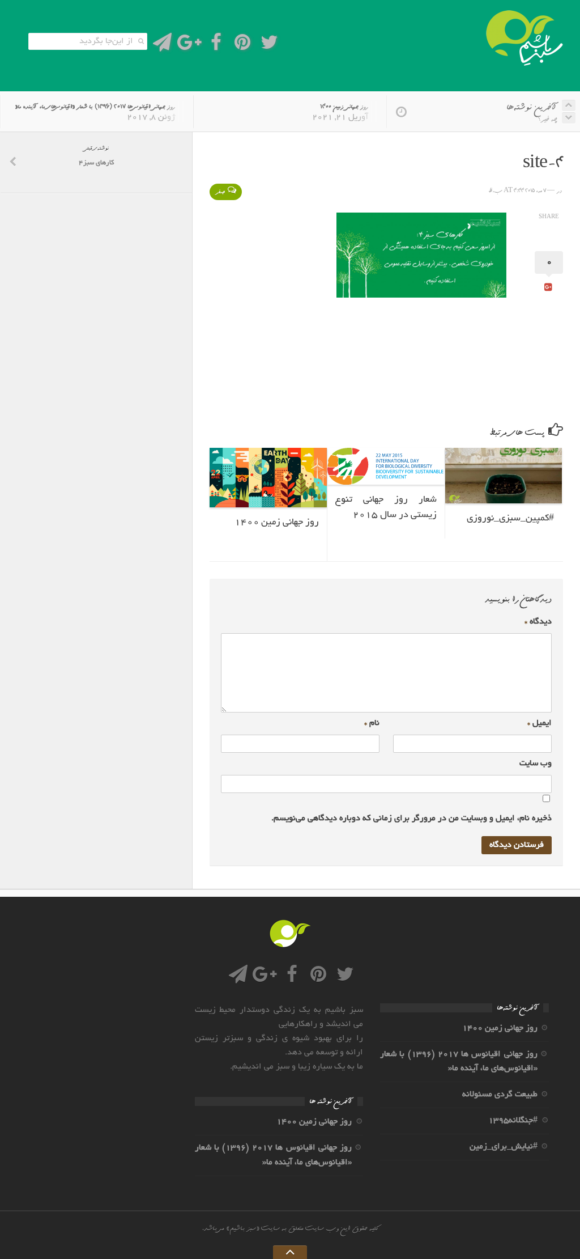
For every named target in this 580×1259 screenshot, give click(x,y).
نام (371, 723)
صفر (220, 192)
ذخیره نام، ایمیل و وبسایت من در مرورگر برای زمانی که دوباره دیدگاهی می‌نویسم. (411, 818)
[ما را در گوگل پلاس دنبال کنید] (189, 45)
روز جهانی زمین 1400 (344, 107)
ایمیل (539, 723)
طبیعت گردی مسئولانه (500, 1094)
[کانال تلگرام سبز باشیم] (162, 45)
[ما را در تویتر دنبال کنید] (269, 45)
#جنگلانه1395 (513, 1120)
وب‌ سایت (535, 763)
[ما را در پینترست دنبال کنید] (242, 45)
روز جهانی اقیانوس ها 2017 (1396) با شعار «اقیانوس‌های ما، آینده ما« (95, 107)
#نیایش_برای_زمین (504, 1146)
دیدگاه (538, 621)
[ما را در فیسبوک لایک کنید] (216, 45)
